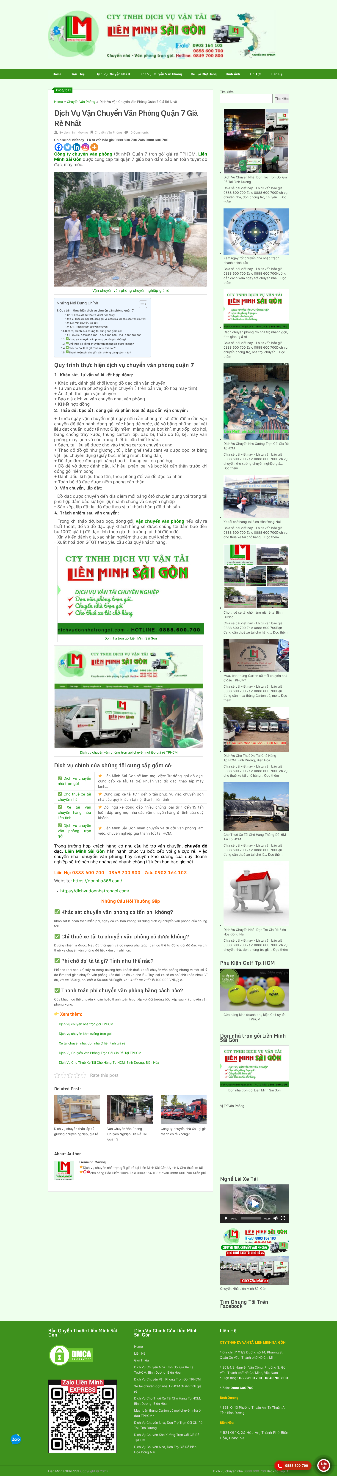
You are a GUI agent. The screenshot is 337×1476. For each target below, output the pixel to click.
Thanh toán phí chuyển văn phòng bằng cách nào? (100, 352)
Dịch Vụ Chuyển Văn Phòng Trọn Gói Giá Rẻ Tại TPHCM (100, 1053)
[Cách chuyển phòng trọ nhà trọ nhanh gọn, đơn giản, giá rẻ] (256, 308)
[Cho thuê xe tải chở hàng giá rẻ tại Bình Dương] (256, 576)
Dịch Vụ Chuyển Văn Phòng (160, 74)
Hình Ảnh (233, 74)
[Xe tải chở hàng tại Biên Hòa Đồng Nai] (256, 496)
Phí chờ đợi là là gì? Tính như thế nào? (92, 348)
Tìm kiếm (227, 92)
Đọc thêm (231, 468)
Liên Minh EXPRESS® (63, 1471)
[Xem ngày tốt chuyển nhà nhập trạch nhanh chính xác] (256, 231)
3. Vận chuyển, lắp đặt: (85, 322)
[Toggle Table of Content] (141, 304)
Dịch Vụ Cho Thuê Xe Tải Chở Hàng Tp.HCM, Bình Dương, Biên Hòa (109, 1062)
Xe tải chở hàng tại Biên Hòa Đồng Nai (252, 522)
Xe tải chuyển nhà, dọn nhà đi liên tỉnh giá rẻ (92, 1043)
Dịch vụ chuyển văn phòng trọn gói (74, 830)
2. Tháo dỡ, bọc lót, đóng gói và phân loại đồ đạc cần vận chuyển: (109, 318)
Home (57, 74)
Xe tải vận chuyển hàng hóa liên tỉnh (74, 812)
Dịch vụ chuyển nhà (228, 1471)
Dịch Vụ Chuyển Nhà (111, 74)
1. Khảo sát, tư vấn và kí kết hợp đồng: (93, 315)
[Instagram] (85, 147)
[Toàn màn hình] (283, 1218)
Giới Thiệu (78, 74)
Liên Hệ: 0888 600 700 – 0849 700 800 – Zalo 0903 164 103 (106, 335)
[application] (254, 1203)
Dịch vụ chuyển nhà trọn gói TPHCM (86, 1024)
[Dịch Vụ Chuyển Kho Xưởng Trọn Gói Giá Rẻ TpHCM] (256, 401)
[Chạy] (226, 1218)
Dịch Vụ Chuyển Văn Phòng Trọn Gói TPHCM (167, 1379)
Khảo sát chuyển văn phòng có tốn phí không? (97, 339)
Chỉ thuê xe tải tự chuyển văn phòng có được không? (101, 343)
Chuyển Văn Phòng (81, 102)
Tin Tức (255, 74)
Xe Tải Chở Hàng (204, 74)
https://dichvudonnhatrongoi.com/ (94, 891)
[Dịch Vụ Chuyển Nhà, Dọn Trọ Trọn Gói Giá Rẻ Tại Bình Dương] (256, 140)
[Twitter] (68, 147)
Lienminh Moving (76, 132)
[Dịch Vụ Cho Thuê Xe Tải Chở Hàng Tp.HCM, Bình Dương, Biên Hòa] (256, 729)
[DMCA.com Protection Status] (71, 1365)
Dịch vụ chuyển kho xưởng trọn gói (85, 1034)
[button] (254, 1203)
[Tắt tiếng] (275, 1218)
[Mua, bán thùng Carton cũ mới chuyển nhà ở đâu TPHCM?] (256, 655)
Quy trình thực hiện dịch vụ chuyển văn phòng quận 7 (96, 310)
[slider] (251, 1218)
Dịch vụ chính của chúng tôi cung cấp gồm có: (93, 331)
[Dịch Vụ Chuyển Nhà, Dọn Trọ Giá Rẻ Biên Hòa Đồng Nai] (256, 893)
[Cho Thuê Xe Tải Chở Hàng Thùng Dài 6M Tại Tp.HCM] (256, 806)
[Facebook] (59, 147)
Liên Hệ (276, 74)
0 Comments (140, 132)
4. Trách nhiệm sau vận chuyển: (90, 326)
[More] (94, 147)
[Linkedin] (76, 147)
